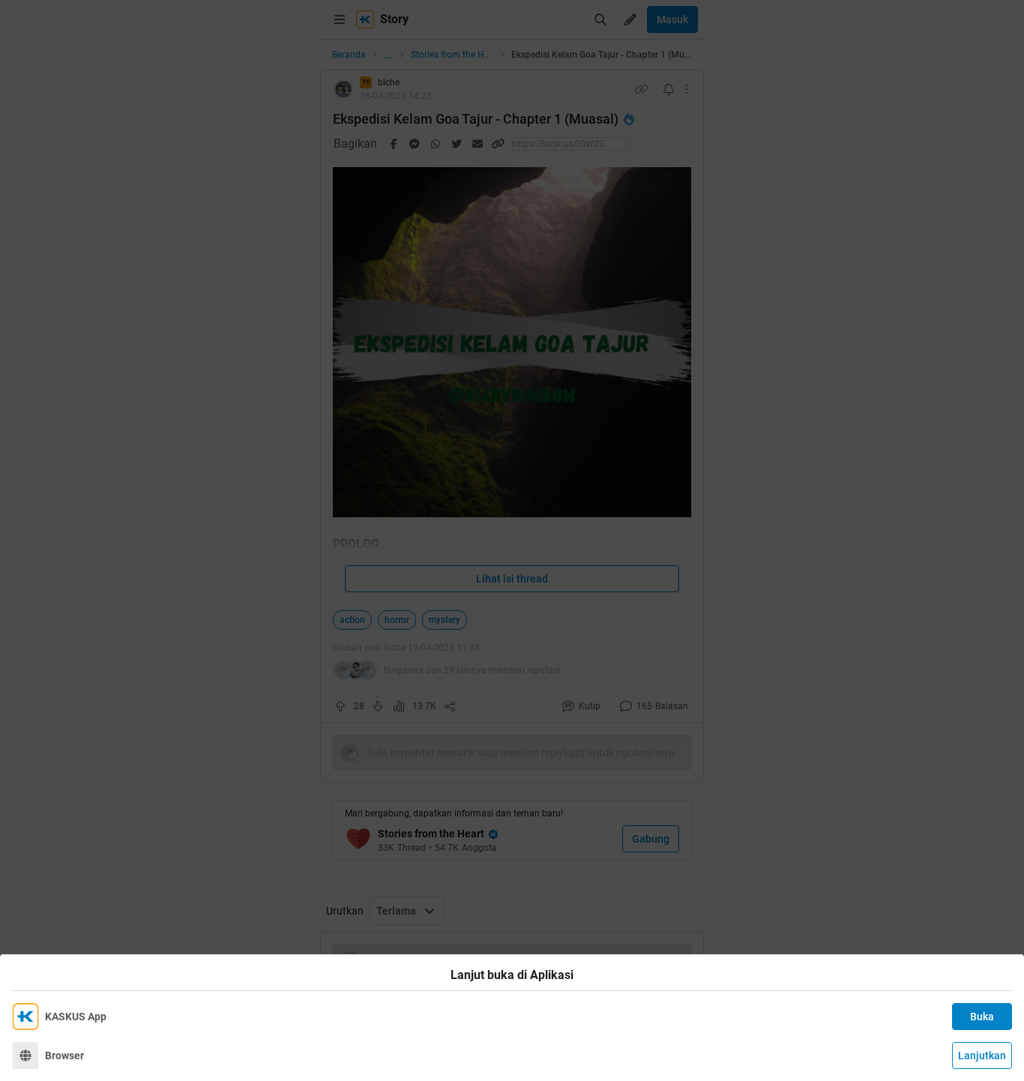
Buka (982, 1017)
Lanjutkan (982, 1056)
